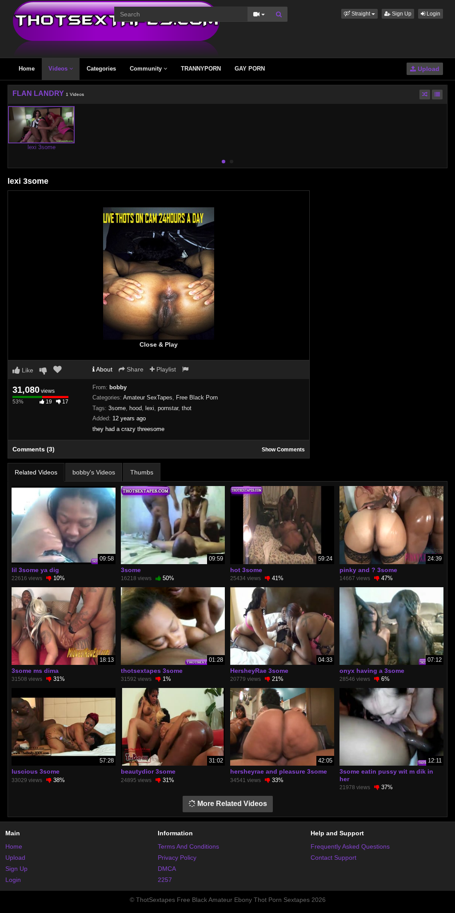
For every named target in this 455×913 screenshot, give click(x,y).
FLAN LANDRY (38, 93)
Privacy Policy (177, 857)
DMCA (167, 868)
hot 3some (246, 569)
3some (117, 408)
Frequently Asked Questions (350, 846)
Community (147, 68)
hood (135, 408)
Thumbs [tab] (141, 472)
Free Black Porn (197, 397)
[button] (359, 14)
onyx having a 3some (371, 670)
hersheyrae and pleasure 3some (278, 771)
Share (134, 369)
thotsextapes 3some (152, 670)
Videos (58, 68)
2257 (165, 879)
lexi (149, 408)
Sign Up (401, 14)
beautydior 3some (148, 771)
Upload (427, 68)
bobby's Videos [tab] (93, 472)
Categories (101, 68)
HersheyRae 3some (259, 670)
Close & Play (159, 344)
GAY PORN (250, 68)
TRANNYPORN (201, 68)
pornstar (168, 408)
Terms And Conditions (188, 846)
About (103, 369)
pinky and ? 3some (368, 569)
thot (187, 408)
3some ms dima (35, 670)
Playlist (165, 369)
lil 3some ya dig (35, 569)
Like (26, 370)
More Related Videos (231, 803)
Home (27, 68)
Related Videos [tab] (36, 472)
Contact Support (333, 857)
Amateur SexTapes (147, 397)
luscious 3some (36, 771)
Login (432, 14)
